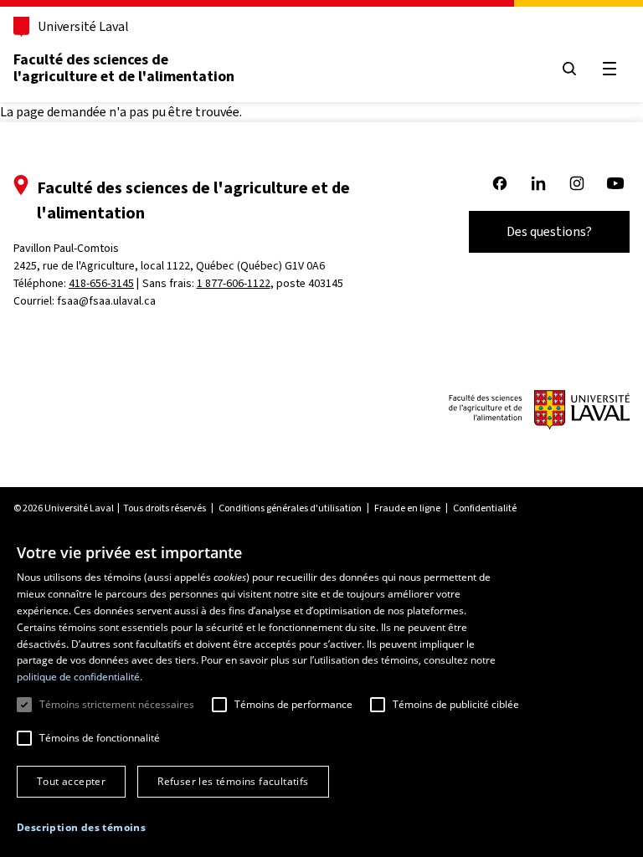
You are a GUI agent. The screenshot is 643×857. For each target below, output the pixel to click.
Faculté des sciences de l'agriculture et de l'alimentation (123, 67)
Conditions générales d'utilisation (290, 508)
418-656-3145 (101, 283)
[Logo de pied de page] (539, 412)
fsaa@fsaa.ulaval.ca (106, 301)
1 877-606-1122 (233, 283)
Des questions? (549, 231)
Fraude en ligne (407, 508)
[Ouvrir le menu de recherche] (569, 69)
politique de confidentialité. (79, 677)
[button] (81, 828)
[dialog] (321, 692)
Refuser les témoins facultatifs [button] (232, 781)
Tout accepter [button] (71, 781)
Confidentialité (485, 508)
